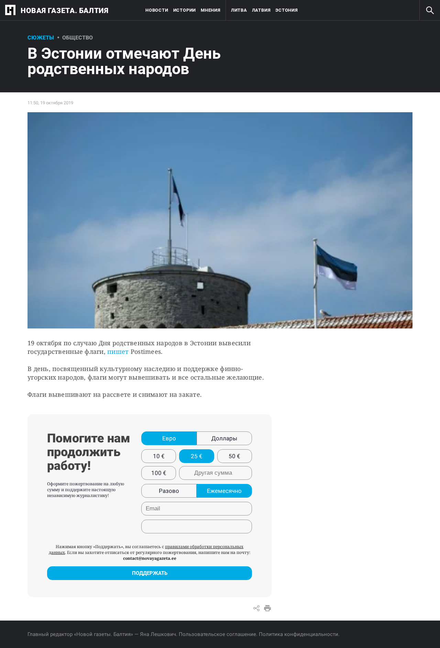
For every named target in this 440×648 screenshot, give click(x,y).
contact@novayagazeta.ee (149, 558)
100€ (158, 473)
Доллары (224, 438)
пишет (118, 351)
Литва (239, 10)
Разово (169, 490)
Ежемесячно (224, 490)
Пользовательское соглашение (217, 634)
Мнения (211, 10)
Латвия (261, 10)
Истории (184, 10)
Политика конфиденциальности (298, 634)
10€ (159, 456)
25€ (196, 456)
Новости (156, 10)
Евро (169, 438)
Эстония (286, 10)
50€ (234, 456)
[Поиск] (429, 10)
